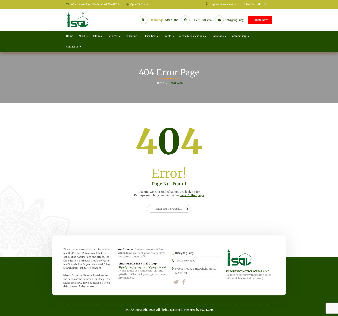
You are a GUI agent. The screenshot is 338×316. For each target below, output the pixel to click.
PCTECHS (207, 309)
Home (69, 36)
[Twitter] (176, 282)
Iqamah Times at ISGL (223, 4)
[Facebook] (184, 282)
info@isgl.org (235, 20)
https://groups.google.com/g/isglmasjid (142, 267)
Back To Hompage (192, 195)
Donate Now (260, 19)
